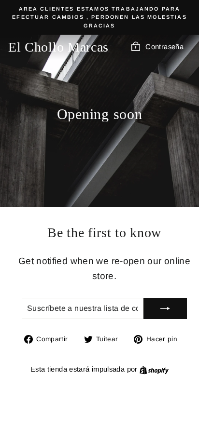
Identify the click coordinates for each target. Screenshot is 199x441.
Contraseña (164, 47)
